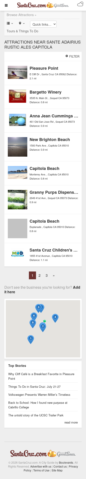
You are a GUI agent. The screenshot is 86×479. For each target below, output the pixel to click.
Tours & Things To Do (22, 31)
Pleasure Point (44, 68)
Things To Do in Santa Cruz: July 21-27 (34, 386)
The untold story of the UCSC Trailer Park (36, 415)
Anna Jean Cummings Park (56, 116)
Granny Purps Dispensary (55, 192)
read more (71, 422)
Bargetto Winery (45, 92)
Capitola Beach (44, 168)
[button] (30, 339)
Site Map (57, 470)
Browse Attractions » (21, 14)
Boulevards (66, 462)
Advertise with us (40, 466)
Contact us (60, 466)
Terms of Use (41, 470)
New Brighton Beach (50, 139)
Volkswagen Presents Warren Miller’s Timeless (39, 394)
